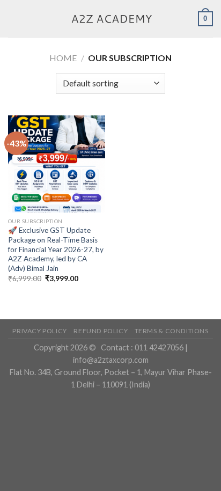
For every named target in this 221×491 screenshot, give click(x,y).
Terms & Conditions (172, 331)
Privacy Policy (39, 331)
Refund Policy (100, 331)
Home (63, 58)
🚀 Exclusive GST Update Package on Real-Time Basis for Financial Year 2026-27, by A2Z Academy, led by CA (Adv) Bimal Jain (56, 249)
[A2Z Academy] (110, 19)
